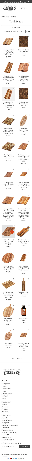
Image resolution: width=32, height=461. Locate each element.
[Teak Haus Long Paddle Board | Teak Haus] (23, 120)
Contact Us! (5, 435)
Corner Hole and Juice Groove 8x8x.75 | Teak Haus (23, 345)
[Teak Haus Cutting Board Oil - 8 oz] (23, 310)
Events (4, 391)
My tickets (5, 409)
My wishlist (5, 412)
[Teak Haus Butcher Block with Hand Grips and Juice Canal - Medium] (8, 231)
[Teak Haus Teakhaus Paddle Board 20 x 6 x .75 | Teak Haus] (23, 231)
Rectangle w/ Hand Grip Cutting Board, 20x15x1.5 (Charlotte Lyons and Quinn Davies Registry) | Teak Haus (23, 213)
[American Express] (16, 458)
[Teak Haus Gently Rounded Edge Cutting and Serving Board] (8, 257)
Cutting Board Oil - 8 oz (23, 319)
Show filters (16, 27)
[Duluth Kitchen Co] (10, 8)
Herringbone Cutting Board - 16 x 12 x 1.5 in (8, 156)
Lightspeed (4, 456)
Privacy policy (6, 427)
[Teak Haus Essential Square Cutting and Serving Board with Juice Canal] (23, 67)
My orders (5, 407)
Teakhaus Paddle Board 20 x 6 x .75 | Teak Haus (23, 241)
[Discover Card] (19, 458)
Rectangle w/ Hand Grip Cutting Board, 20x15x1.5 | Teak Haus (8, 52)
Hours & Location (7, 420)
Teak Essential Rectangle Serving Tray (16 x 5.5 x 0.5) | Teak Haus (8, 104)
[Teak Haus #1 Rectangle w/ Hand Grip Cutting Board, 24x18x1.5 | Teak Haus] (8, 284)
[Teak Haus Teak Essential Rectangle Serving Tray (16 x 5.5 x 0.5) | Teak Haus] (8, 94)
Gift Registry (5, 396)
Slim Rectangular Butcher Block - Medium (23, 103)
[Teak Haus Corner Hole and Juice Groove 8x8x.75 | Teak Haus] (23, 335)
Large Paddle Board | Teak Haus (8, 320)
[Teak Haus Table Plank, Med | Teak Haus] (23, 284)
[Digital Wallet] (22, 458)
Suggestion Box (6, 437)
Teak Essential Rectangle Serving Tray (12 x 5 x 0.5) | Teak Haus (23, 268)
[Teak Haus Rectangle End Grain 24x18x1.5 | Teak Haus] (8, 174)
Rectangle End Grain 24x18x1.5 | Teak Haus (8, 184)
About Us (4, 418)
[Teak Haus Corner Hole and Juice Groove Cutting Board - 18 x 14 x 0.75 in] (23, 174)
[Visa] (13, 458)
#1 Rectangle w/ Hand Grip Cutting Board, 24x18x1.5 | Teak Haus (8, 295)
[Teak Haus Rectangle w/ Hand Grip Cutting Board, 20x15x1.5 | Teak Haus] (8, 41)
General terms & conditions (10, 425)
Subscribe (25, 446)
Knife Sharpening (7, 393)
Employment (5, 423)
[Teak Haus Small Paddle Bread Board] (8, 335)
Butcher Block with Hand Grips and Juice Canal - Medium (8, 242)
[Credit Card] (8, 458)
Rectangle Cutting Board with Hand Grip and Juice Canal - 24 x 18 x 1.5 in (23, 158)
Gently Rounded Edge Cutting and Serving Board (8, 267)
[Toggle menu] (28, 8)
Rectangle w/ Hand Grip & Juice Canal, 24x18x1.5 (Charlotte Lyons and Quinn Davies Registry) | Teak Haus (8, 213)
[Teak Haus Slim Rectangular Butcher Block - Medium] (23, 94)
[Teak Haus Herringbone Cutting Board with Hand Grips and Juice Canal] (8, 120)
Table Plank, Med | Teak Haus (23, 293)
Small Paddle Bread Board (8, 344)
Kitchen (4, 386)
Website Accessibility (8, 440)
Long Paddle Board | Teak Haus (23, 130)
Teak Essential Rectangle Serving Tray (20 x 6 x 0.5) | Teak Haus (8, 78)
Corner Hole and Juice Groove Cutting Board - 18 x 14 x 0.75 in (23, 185)
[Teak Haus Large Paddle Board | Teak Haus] (8, 310)
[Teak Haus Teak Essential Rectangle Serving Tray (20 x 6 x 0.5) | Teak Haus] (8, 67)
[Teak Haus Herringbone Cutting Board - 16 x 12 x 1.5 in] (8, 146)
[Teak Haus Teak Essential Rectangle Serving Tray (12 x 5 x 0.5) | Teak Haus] (23, 257)
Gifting (4, 398)
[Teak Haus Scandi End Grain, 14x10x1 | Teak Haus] (23, 41)
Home (3, 16)
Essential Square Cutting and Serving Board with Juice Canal (23, 78)
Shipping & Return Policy (9, 432)
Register (4, 404)
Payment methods (7, 430)
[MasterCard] (11, 458)
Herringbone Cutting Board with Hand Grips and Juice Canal (8, 131)
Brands (7, 16)
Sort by (14, 31)
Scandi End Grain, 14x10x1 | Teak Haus (23, 51)
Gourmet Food (6, 389)
